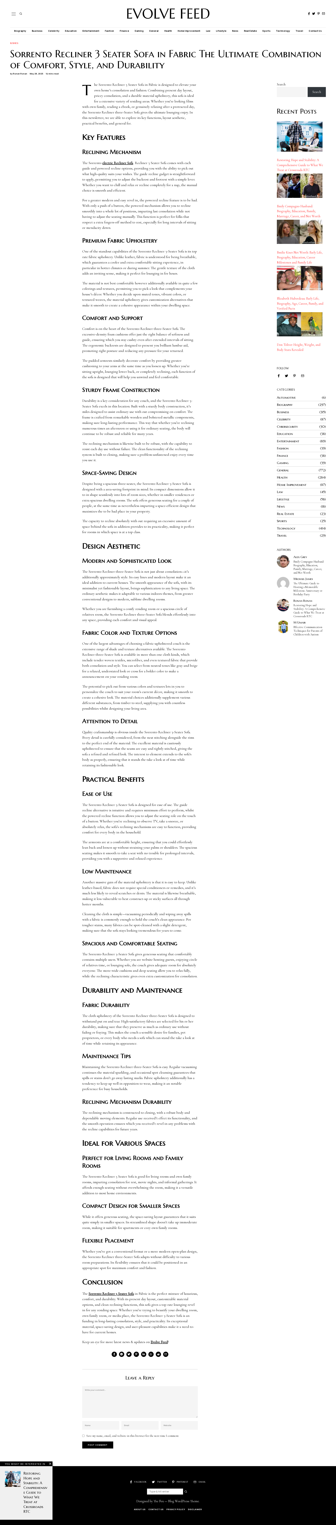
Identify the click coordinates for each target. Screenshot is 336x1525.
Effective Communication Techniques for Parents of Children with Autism (307, 630)
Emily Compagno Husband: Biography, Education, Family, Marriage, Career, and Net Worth (298, 211)
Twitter (162, 1482)
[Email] (323, 14)
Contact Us (315, 30)
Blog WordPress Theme (183, 1501)
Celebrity (53, 30)
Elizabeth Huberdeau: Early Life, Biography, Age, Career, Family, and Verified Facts (300, 303)
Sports (266, 30)
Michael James (303, 579)
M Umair (299, 622)
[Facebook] (309, 14)
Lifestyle (221, 30)
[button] (186, 1492)
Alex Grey (300, 557)
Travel (299, 30)
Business (37, 30)
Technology (283, 30)
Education (71, 30)
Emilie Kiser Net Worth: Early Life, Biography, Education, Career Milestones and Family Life (300, 257)
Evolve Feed (159, 1342)
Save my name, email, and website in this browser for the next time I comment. (132, 1436)
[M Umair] (283, 627)
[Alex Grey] (283, 561)
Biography (20, 30)
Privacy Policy (175, 1509)
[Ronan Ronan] (283, 605)
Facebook (140, 1482)
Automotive (286, 397)
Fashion (109, 30)
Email (202, 1482)
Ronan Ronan (20, 73)
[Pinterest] (319, 14)
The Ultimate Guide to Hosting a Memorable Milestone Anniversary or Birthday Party (307, 589)
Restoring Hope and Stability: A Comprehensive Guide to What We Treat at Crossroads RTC (300, 165)
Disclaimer (195, 1509)
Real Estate (250, 30)
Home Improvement (189, 30)
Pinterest (182, 1482)
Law (208, 30)
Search (281, 84)
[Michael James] (283, 583)
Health (168, 30)
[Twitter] (313, 14)
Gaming (139, 30)
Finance (124, 30)
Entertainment (90, 30)
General (154, 30)
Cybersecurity (287, 426)
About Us (140, 1509)
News (235, 30)
